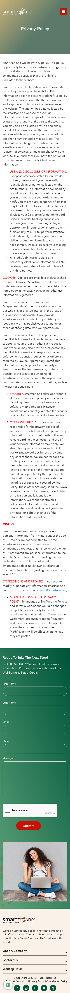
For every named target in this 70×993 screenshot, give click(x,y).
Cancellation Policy (56, 981)
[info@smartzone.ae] (53, 590)
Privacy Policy (37, 981)
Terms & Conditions (16, 981)
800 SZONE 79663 (20, 664)
